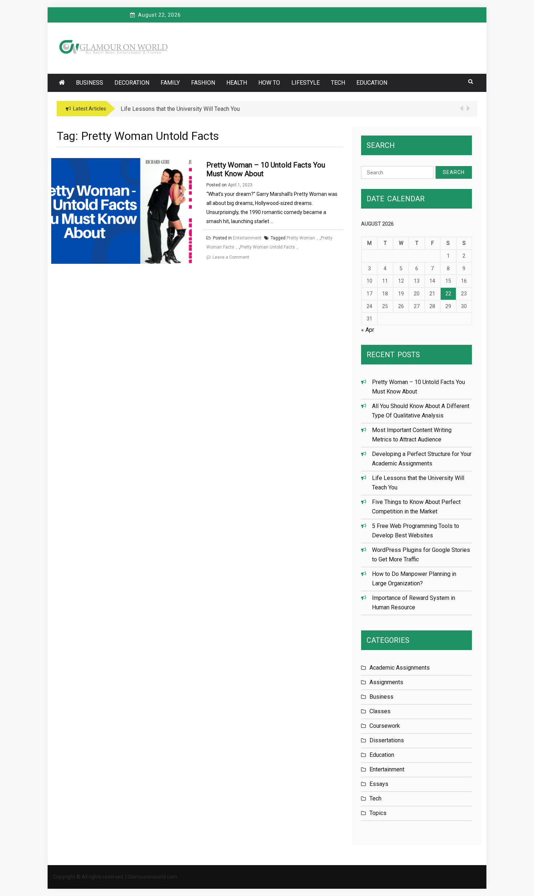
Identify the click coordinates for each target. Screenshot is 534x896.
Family (170, 82)
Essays (378, 783)
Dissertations (386, 740)
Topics (378, 813)
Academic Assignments (399, 667)
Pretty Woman (301, 238)
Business (89, 82)
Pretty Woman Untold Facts (267, 247)
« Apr (367, 329)
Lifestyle (305, 82)
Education (371, 82)
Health (236, 82)
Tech (338, 82)
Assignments (386, 682)
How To (269, 82)
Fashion (203, 82)
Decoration (131, 82)
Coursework (384, 725)
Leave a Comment (231, 257)
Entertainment (247, 238)
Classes (380, 711)
